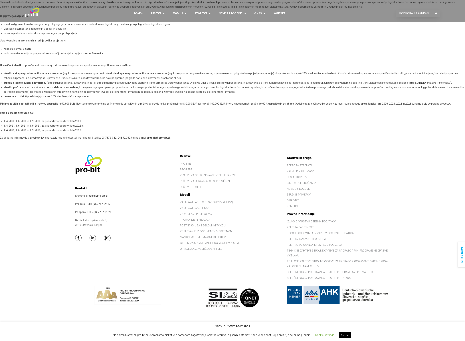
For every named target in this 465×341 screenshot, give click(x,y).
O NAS (258, 13)
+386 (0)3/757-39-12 (98, 203)
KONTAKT (280, 13)
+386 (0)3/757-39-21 (99, 212)
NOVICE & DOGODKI (230, 13)
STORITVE (201, 13)
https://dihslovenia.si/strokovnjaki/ (429, 82)
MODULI (178, 13)
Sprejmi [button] (345, 335)
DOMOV (138, 13)
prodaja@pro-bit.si (158, 137)
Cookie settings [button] (324, 335)
